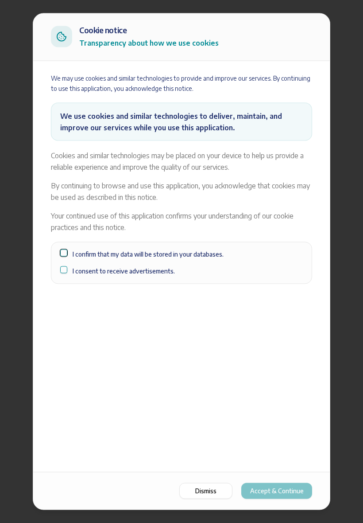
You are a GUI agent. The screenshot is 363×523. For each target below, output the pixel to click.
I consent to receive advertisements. (124, 271)
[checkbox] (63, 252)
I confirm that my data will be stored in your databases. (148, 254)
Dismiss (205, 491)
